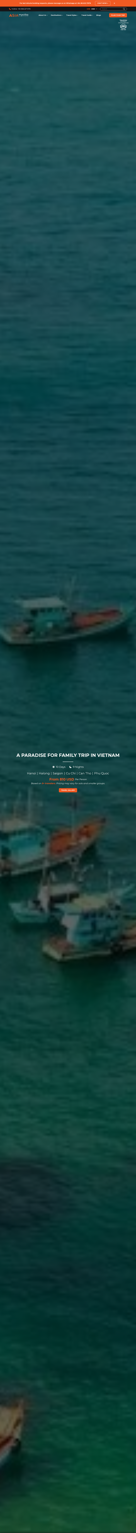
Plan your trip (118, 15)
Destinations (56, 15)
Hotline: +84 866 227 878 (21, 9)
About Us (42, 15)
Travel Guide (86, 15)
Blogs (98, 15)
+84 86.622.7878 (84, 3)
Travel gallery (68, 790)
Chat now (102, 3)
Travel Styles (71, 15)
